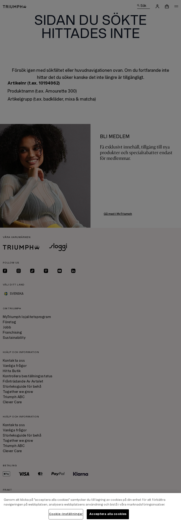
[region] (90, 508)
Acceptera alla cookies (107, 514)
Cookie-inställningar (66, 514)
